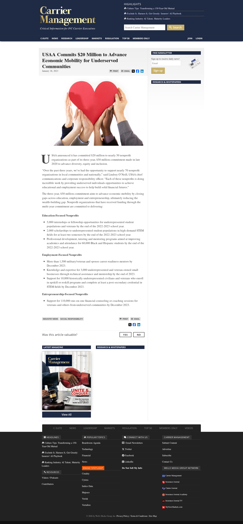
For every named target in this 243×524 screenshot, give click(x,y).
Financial (86, 455)
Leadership (82, 38)
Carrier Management (173, 475)
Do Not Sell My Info (132, 468)
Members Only (141, 38)
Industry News (50, 319)
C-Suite (44, 38)
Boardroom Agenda (91, 442)
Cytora (85, 479)
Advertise (166, 449)
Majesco (86, 492)
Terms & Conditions (138, 516)
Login (199, 38)
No (139, 334)
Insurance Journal (172, 481)
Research (66, 38)
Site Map (153, 516)
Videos (189, 428)
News (55, 38)
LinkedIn (128, 461)
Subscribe (166, 455)
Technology (87, 449)
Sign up (158, 70)
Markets (97, 38)
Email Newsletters (134, 442)
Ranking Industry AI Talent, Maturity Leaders (148, 18)
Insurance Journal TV (173, 500)
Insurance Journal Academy (176, 494)
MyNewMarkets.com (173, 506)
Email (127, 71)
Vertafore (86, 504)
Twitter (128, 449)
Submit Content (169, 442)
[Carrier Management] (79, 15)
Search (177, 27)
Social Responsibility (71, 319)
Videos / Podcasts (50, 477)
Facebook (129, 455)
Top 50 (125, 38)
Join (190, 38)
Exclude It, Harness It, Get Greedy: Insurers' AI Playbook (154, 13)
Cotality (85, 473)
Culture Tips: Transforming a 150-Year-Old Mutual (151, 8)
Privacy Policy (123, 516)
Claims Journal (171, 488)
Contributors (48, 483)
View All (66, 414)
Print (115, 71)
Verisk (85, 498)
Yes (125, 334)
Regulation (112, 38)
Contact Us (167, 461)
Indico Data (87, 486)
